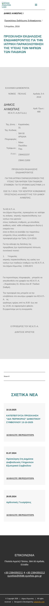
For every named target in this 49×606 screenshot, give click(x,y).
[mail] (42, 5)
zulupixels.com (39, 602)
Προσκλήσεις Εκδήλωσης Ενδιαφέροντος (22, 21)
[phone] (46, 5)
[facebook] (24, 585)
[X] (26, 376)
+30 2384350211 (13, 572)
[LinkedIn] (34, 376)
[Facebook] (19, 376)
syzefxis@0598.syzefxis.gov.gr (24, 575)
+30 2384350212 (35, 572)
